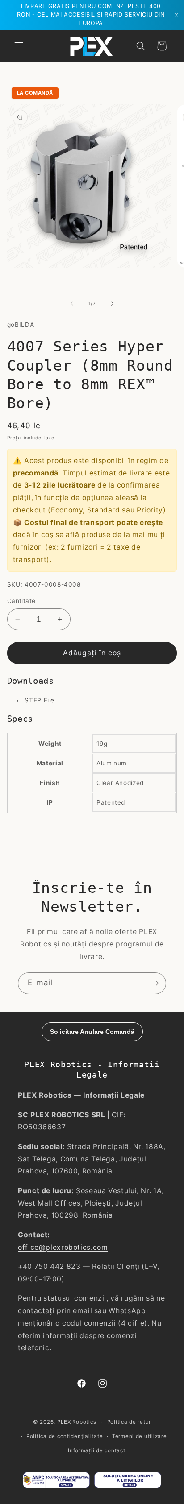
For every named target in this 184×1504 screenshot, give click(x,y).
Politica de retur (129, 1422)
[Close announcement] (176, 15)
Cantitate (21, 600)
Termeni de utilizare (139, 1436)
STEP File (39, 700)
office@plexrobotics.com (63, 1247)
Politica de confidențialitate (64, 1436)
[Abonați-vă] (155, 983)
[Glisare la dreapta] (112, 304)
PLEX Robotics (76, 1422)
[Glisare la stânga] (72, 304)
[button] (18, 46)
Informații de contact (96, 1450)
